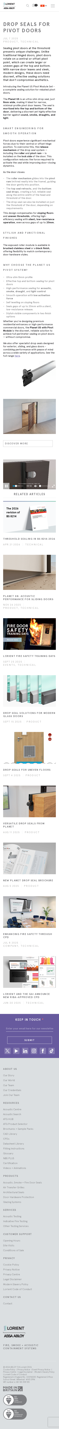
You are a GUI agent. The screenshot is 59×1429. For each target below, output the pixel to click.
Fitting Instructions (13, 1148)
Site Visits (8, 1245)
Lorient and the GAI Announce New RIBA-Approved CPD (26, 996)
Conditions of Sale (13, 1250)
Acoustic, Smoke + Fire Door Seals (22, 1182)
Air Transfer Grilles (13, 1187)
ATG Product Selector (15, 1123)
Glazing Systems (12, 1202)
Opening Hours (11, 1240)
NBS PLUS (8, 1158)
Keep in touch (29, 1019)
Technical (29, 41)
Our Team (8, 1085)
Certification (10, 1163)
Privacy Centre (11, 1274)
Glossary (8, 1153)
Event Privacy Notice (41, 1369)
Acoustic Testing (12, 1216)
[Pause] (6, 486)
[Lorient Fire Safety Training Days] (29, 634)
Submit (29, 1040)
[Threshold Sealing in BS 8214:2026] (29, 517)
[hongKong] (43, 6)
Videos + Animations (14, 1168)
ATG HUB (8, 1119)
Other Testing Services (16, 1226)
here (17, 355)
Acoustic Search (12, 1114)
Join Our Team (11, 1095)
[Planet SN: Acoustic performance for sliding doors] (29, 572)
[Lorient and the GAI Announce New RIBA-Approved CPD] (29, 972)
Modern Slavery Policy (15, 1284)
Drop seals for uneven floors (27, 769)
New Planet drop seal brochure (28, 880)
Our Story (8, 1075)
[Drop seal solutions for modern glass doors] (29, 691)
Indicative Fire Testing (15, 1221)
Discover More (16, 443)
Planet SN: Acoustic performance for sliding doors (28, 598)
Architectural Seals (13, 1192)
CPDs (6, 1138)
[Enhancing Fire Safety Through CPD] (29, 912)
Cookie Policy (11, 1264)
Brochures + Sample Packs (18, 1128)
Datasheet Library (13, 1143)
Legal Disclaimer (12, 1279)
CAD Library (10, 1133)
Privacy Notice (11, 1269)
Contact (7, 1303)
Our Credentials (12, 1090)
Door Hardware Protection (18, 1197)
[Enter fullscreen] (53, 486)
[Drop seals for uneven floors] (29, 748)
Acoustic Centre (12, 1109)
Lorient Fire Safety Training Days (29, 656)
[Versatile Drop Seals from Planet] (29, 801)
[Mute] (35, 486)
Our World (9, 1080)
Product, (11, 41)
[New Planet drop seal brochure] (29, 858)
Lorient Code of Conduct (17, 1289)
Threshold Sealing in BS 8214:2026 (29, 538)
